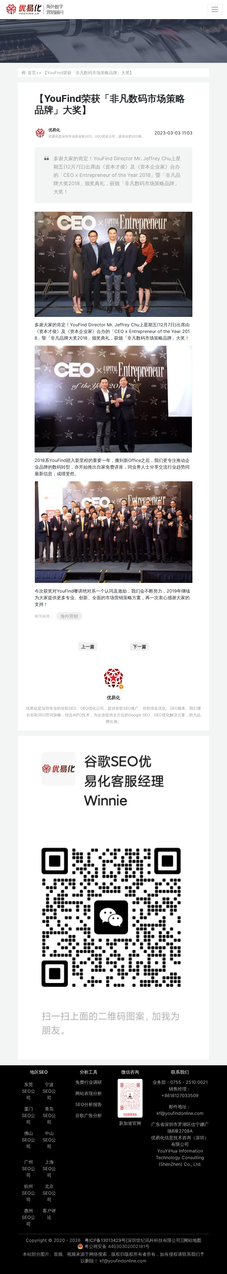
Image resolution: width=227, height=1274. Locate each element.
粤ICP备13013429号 (105, 1240)
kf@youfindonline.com (180, 1113)
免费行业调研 (88, 1082)
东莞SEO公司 (28, 1091)
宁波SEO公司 (49, 1091)
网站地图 (192, 1240)
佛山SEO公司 (28, 1139)
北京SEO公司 (49, 1192)
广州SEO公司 (28, 1168)
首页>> (35, 72)
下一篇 (139, 646)
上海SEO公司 (49, 1168)
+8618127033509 (179, 1095)
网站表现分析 (88, 1093)
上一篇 (87, 646)
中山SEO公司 (49, 1139)
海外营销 (69, 616)
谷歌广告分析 (88, 1115)
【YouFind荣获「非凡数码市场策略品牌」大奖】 (88, 72)
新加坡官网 (130, 1123)
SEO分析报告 (88, 1104)
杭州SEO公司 (28, 1192)
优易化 (54, 129)
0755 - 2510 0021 (189, 1082)
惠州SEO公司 (28, 1217)
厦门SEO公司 (28, 1115)
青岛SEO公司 (49, 1115)
